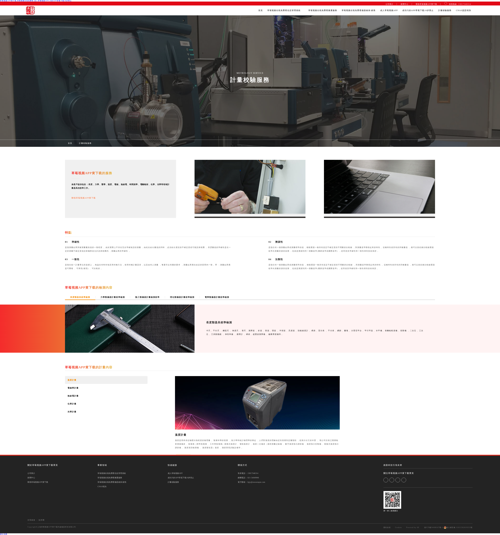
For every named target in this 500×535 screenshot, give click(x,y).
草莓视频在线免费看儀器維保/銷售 (359, 10)
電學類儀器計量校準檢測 (217, 297)
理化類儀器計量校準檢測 (182, 297)
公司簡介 (389, 4)
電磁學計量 (73, 388)
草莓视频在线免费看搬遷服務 (322, 10)
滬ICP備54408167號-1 (433, 527)
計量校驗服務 (444, 10)
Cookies (398, 527)
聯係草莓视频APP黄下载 (426, 4)
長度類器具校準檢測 (80, 297)
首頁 (260, 10)
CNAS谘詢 (102, 487)
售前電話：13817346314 (248, 473)
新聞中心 (404, 4)
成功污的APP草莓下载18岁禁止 (418, 10)
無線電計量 (73, 396)
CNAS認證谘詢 (463, 10)
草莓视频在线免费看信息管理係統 (284, 10)
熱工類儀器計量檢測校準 (147, 297)
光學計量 (72, 412)
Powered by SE (412, 527)
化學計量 (72, 404)
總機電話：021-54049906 (248, 478)
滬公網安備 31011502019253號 (459, 527)
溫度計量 (72, 380)
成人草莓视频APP (389, 10)
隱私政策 (387, 527)
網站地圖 (3, 534)
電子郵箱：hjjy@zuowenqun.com (251, 482)
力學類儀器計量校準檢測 (113, 297)
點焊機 (42, 520)
